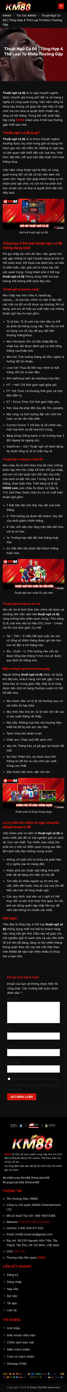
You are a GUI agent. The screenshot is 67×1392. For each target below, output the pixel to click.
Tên (10, 1029)
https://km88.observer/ (34, 1222)
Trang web (13, 1062)
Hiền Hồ (19, 1251)
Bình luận (14, 998)
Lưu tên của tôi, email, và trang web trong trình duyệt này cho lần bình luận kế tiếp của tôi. (33, 1084)
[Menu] (61, 6)
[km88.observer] (20, 6)
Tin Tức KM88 (26, 15)
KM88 (7, 15)
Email (11, 1045)
